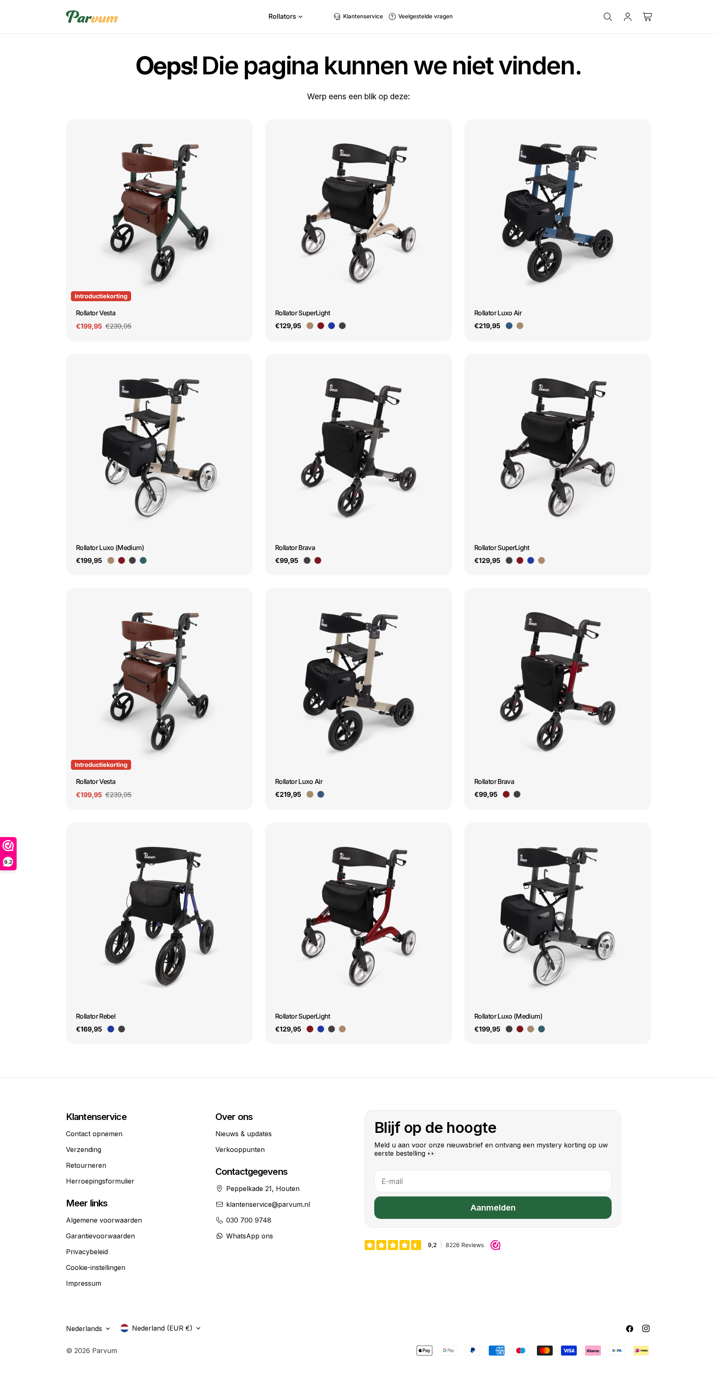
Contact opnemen (94, 1134)
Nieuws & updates (243, 1134)
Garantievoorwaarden (100, 1236)
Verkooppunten (240, 1149)
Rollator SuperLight (302, 313)
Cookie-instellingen (95, 1267)
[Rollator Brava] (358, 447)
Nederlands (84, 1328)
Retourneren (86, 1165)
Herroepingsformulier (100, 1181)
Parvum (104, 1350)
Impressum (83, 1283)
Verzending (83, 1149)
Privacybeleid (87, 1252)
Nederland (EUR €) (162, 1328)
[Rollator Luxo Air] (557, 212)
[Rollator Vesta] (159, 212)
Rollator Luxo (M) (110, 547)
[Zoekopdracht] (608, 16)
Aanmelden (493, 1208)
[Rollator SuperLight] (358, 212)
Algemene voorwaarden (104, 1220)
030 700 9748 (248, 1220)
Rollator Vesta (95, 313)
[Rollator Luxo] (159, 447)
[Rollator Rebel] (159, 916)
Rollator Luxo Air (498, 313)
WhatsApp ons (249, 1236)
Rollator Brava (295, 547)
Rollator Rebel (95, 1016)
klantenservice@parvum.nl (268, 1204)
